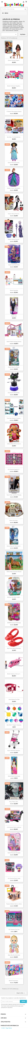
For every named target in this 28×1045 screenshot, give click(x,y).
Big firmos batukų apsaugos (14, 648)
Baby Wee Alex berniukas (14, 955)
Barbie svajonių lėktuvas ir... (14, 673)
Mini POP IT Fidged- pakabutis (14, 725)
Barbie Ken (14, 316)
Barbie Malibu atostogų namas (14, 341)
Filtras (22, 34)
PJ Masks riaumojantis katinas (14, 111)
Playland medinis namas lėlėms (14, 904)
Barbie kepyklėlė (14, 290)
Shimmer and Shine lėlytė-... (14, 597)
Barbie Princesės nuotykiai (14, 852)
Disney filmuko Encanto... (14, 162)
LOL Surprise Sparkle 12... (14, 469)
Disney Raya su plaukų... (14, 367)
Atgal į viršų (21, 993)
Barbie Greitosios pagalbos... (14, 86)
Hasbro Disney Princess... (14, 213)
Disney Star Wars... (14, 520)
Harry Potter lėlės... (14, 801)
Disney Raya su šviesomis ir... (14, 546)
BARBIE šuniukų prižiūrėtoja (14, 622)
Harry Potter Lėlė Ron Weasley (14, 495)
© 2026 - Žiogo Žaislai (6, 1028)
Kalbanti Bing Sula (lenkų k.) (14, 443)
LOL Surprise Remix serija (14, 878)
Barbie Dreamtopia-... (14, 980)
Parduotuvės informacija (10, 1025)
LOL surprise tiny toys (14, 929)
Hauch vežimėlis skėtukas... (14, 750)
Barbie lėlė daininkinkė (14, 264)
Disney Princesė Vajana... (14, 60)
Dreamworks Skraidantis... (14, 392)
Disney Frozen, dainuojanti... (14, 188)
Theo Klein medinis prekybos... (14, 418)
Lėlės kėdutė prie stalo (14, 699)
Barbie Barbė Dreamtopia (14, 776)
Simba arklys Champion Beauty (14, 571)
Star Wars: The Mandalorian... (14, 137)
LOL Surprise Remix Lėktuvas (14, 827)
